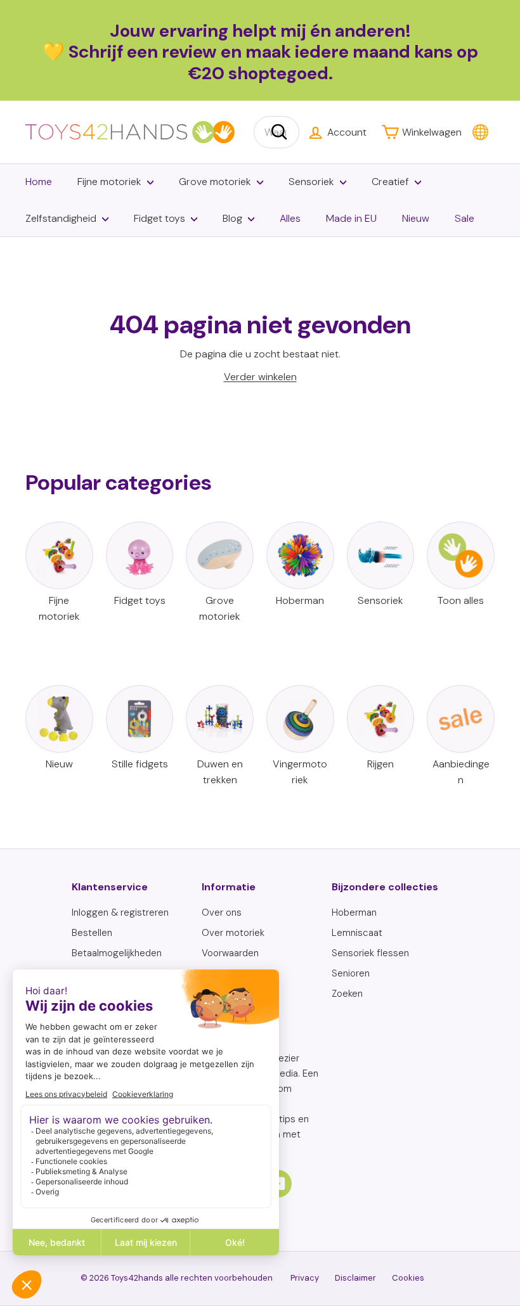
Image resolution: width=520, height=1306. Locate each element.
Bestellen (92, 932)
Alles (290, 218)
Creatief (390, 181)
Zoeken (347, 993)
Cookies (408, 1277)
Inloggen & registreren (120, 912)
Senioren (351, 973)
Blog (232, 218)
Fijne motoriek (109, 181)
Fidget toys (159, 218)
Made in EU (351, 218)
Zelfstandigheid (60, 218)
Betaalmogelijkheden (117, 953)
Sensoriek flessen (370, 953)
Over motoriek (233, 932)
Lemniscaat (357, 932)
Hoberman (354, 912)
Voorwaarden (230, 953)
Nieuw (415, 218)
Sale (464, 218)
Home (38, 181)
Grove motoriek (215, 181)
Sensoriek (311, 181)
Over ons (222, 912)
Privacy (304, 1277)
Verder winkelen (260, 376)
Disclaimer (355, 1277)
